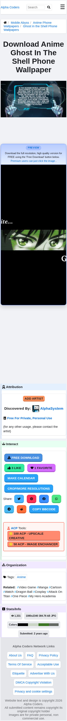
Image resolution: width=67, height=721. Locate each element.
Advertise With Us (42, 673)
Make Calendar (21, 478)
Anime (21, 577)
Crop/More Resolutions (29, 488)
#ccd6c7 (33, 624)
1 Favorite (43, 468)
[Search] (49, 7)
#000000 (23, 624)
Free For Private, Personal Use (29, 418)
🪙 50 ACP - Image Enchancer (33, 544)
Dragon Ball (23, 591)
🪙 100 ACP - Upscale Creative (26, 536)
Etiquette (18, 673)
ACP (14, 528)
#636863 (54, 624)
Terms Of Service (20, 664)
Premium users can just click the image (33, 160)
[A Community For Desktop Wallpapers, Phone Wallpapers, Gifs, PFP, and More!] (5, 22)
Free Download (25, 457)
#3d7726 (43, 624)
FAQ (30, 655)
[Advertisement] (33, 343)
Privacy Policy (48, 655)
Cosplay (40, 591)
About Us (15, 655)
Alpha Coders (10, 7)
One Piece (19, 596)
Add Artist (34, 398)
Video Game (27, 587)
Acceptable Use (48, 664)
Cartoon (55, 587)
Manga (43, 587)
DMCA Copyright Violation (33, 682)
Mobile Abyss (20, 22)
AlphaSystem (51, 408)
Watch (8, 591)
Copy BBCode (43, 509)
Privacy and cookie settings (33, 691)
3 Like (16, 468)
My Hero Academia (42, 596)
